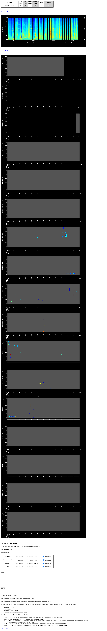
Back (2, 11)
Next (6, 11)
